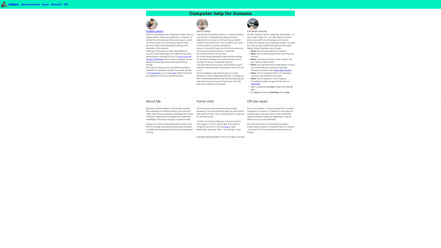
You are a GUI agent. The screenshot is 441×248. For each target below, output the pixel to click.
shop (226, 126)
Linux (174, 73)
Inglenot (14, 4)
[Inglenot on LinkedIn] (67, 4)
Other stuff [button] (56, 4)
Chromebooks (154, 73)
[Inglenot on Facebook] (65, 4)
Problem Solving (154, 31)
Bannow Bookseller (31, 4)
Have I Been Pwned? (283, 70)
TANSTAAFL (255, 84)
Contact (45, 4)
